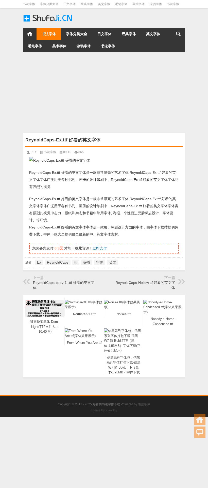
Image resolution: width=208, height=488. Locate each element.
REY (33, 152)
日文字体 (69, 4)
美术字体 (138, 4)
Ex (39, 262)
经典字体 (87, 4)
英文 (112, 262)
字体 (99, 262)
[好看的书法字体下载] (48, 15)
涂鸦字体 (156, 4)
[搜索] (178, 34)
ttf (75, 262)
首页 (30, 34)
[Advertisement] (104, 92)
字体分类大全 (49, 4)
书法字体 (29, 4)
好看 (86, 262)
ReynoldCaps (57, 262)
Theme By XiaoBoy (104, 410)
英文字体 (104, 4)
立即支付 (100, 248)
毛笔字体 (121, 4)
